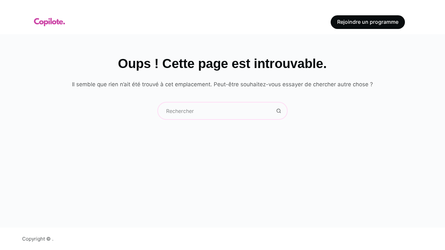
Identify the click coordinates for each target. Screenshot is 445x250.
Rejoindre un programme (367, 22)
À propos (254, 22)
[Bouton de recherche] (278, 111)
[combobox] (214, 111)
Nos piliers (144, 22)
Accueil (104, 22)
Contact (293, 22)
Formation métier (202, 22)
